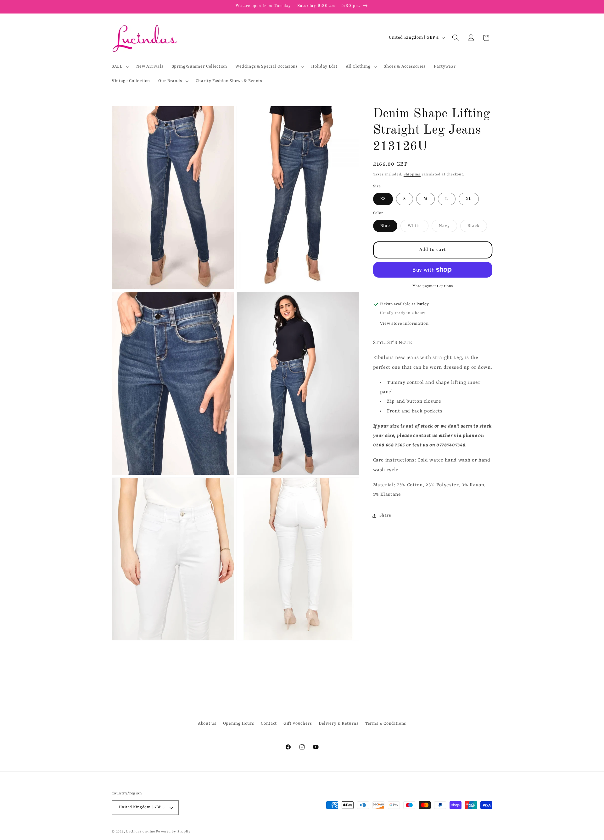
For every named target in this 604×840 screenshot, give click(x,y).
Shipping (412, 174)
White (418, 227)
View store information (404, 323)
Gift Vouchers (297, 723)
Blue (385, 226)
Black (477, 227)
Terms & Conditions (385, 723)
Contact (269, 723)
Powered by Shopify (173, 831)
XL (469, 198)
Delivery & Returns (339, 723)
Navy (448, 227)
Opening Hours (238, 723)
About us (207, 723)
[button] (120, 66)
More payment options (432, 286)
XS (383, 198)
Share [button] (385, 515)
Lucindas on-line (140, 831)
